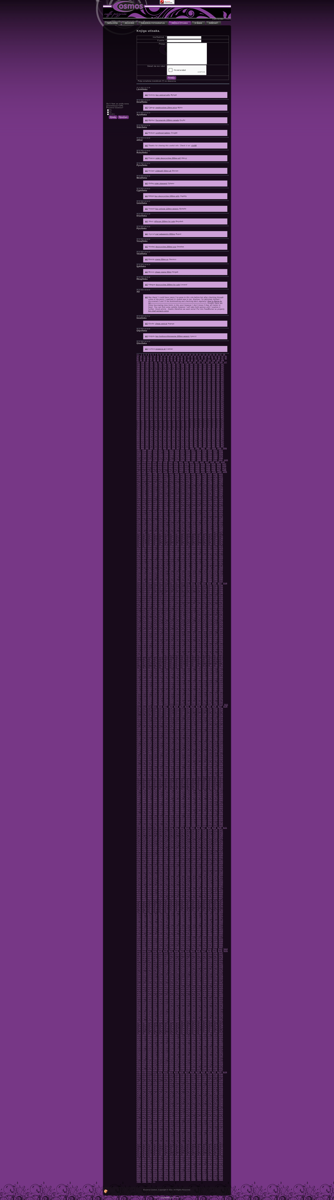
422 (200, 392)
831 (151, 433)
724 (209, 421)
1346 (204, 489)
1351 (144, 491)
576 (173, 407)
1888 (193, 556)
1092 (166, 460)
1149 (197, 466)
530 (147, 403)
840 (191, 433)
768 (138, 427)
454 (164, 396)
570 (147, 407)
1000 (192, 448)
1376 (193, 493)
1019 (204, 450)
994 (164, 448)
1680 (193, 531)
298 (182, 380)
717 (178, 421)
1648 (193, 527)
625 (213, 411)
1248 (193, 478)
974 (164, 446)
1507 (210, 509)
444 (209, 394)
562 (200, 405)
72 (192, 358)
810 (147, 431)
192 (155, 370)
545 (213, 403)
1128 (176, 464)
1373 (177, 493)
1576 (150, 519)
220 (191, 372)
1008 (144, 450)
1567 (188, 517)
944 (209, 443)
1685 (221, 531)
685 (213, 417)
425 (213, 392)
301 (195, 380)
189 (142, 370)
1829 (221, 548)
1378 (204, 493)
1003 (208, 448)
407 (222, 390)
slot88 (194, 146)
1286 (139, 484)
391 (151, 390)
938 (182, 443)
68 (178, 358)
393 (160, 390)
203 (204, 370)
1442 (204, 501)
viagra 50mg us (161, 259)
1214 (182, 474)
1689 (155, 533)
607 (222, 409)
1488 (193, 507)
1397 (221, 495)
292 (155, 380)
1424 (193, 499)
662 (200, 415)
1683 (210, 531)
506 (218, 400)
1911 (144, 560)
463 (204, 396)
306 (218, 380)
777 (178, 427)
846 (218, 433)
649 (142, 415)
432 (155, 394)
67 (175, 358)
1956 (215, 564)
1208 (150, 474)
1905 (199, 558)
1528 (150, 513)
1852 (171, 552)
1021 (215, 450)
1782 (139, 544)
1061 (171, 456)
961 (195, 445)
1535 (188, 513)
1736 (150, 538)
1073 (150, 458)
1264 (193, 480)
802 (200, 429)
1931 (166, 562)
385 (213, 388)
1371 (166, 493)
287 (222, 378)
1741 (177, 538)
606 (218, 409)
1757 (177, 540)
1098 (199, 460)
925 (213, 441)
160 (191, 366)
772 (155, 427)
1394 (204, 495)
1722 (161, 536)
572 (155, 407)
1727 (188, 536)
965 (213, 445)
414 (164, 392)
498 (182, 400)
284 (209, 378)
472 (155, 398)
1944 (150, 564)
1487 (188, 507)
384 (209, 388)
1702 (139, 534)
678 (182, 417)
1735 (144, 538)
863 (204, 435)
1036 (210, 452)
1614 (182, 523)
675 (169, 417)
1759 (188, 540)
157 (178, 366)
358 (182, 386)
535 (169, 403)
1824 (193, 548)
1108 (160, 462)
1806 (182, 546)
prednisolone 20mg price (166, 108)
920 (191, 441)
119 (190, 362)
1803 (166, 546)
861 (195, 435)
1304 (150, 486)
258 (182, 376)
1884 (171, 556)
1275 (166, 482)
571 (151, 407)
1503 (188, 509)
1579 (166, 519)
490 (147, 400)
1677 (177, 531)
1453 (177, 503)
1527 (144, 513)
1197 (181, 472)
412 (155, 392)
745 (213, 423)
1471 (188, 505)
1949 (177, 564)
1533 (177, 513)
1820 (171, 548)
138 (182, 364)
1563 (166, 517)
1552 (193, 515)
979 (187, 446)
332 (155, 384)
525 (213, 401)
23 (207, 355)
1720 (150, 536)
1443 (210, 501)
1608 (150, 523)
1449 (155, 503)
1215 (188, 474)
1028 (166, 452)
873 (160, 437)
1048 (188, 454)
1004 (214, 448)
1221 (221, 474)
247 (222, 374)
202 (200, 370)
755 (169, 425)
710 (147, 421)
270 (147, 378)
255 (169, 376)
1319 (144, 488)
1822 (182, 548)
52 (216, 356)
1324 (171, 488)
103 (209, 360)
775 (169, 427)
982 (200, 446)
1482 (161, 507)
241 (195, 374)
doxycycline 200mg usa (166, 247)
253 (160, 376)
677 (178, 417)
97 (185, 360)
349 (142, 386)
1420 (171, 499)
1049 (193, 454)
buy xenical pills (163, 95)
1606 (139, 523)
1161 (171, 468)
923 (204, 441)
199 (187, 370)
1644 (171, 527)
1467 (166, 505)
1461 (221, 503)
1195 (171, 472)
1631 (188, 525)
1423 (188, 499)
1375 (188, 493)
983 (204, 446)
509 (142, 401)
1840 (193, 550)
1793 (199, 544)
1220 (215, 474)
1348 (215, 489)
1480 (150, 507)
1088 (144, 460)
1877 (221, 554)
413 (160, 392)
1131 (192, 464)
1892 (215, 556)
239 (187, 374)
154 (164, 366)
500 (191, 400)
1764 (215, 540)
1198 (187, 472)
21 (200, 355)
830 (147, 433)
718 (182, 421)
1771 (166, 542)
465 (213, 396)
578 (182, 407)
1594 (161, 521)
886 (218, 437)
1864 (150, 554)
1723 (166, 536)
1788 (171, 544)
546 (218, 403)
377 (178, 388)
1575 (144, 519)
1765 (221, 540)
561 (195, 405)
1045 (171, 454)
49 (205, 356)
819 (186, 431)
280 (191, 378)
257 (178, 376)
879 (187, 437)
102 (204, 360)
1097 (193, 460)
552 (155, 405)
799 (187, 429)
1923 (210, 560)
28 (224, 355)
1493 (221, 507)
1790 (182, 544)
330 (147, 384)
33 (151, 356)
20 (197, 355)
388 (138, 390)
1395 (210, 495)
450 (147, 396)
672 (155, 417)
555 (169, 405)
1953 (199, 564)
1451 (166, 503)
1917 (177, 560)
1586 (204, 519)
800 (191, 429)
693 (160, 419)
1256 (150, 480)
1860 (215, 552)
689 (142, 419)
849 (142, 435)
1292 (171, 484)
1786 (161, 544)
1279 (188, 482)
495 (169, 400)
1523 (210, 511)
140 (191, 364)
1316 (215, 486)
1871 (188, 554)
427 (222, 392)
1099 (204, 460)
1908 (215, 558)
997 (178, 448)
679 (187, 417)
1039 (139, 454)
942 (200, 443)
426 (217, 392)
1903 (188, 558)
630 (147, 413)
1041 (150, 454)
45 (192, 356)
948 (138, 445)
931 (151, 443)
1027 (161, 452)
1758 (182, 540)
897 (178, 439)
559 (187, 405)
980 (191, 446)
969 (142, 446)
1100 (210, 460)
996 (173, 448)
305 (213, 380)
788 (138, 429)
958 (182, 445)
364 (209, 386)
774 (164, 427)
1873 (199, 554)
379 (187, 388)
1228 (171, 476)
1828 (215, 548)
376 (173, 388)
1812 (215, 546)
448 (138, 396)
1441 (199, 501)
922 (200, 441)
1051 (204, 454)
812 (155, 431)
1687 (144, 533)
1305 (155, 486)
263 (204, 376)
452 (155, 396)
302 (200, 380)
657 (178, 415)
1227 (166, 476)
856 (173, 435)
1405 (177, 497)
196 (173, 370)
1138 (139, 466)
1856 (193, 552)
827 (222, 431)
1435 (166, 501)
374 (164, 388)
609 (142, 411)
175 (169, 368)
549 (142, 405)
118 (185, 362)
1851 (166, 552)
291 (151, 380)
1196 (176, 472)
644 (209, 413)
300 (191, 380)
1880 (150, 556)
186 (218, 368)
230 (147, 374)
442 (200, 394)
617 (178, 411)
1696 (193, 533)
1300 (215, 484)
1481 (155, 507)
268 (138, 378)
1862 (139, 554)
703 (204, 419)
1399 (144, 497)
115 (172, 362)
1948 (171, 564)
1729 (199, 536)
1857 (199, 552)
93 (172, 360)
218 (182, 372)
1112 (181, 462)
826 (217, 431)
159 (187, 366)
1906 (204, 558)
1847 (144, 552)
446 (218, 394)
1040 (144, 454)
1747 (210, 538)
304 (209, 380)
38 (168, 356)
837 (178, 433)
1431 (144, 501)
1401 (155, 497)
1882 (161, 556)
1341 (177, 489)
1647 (188, 527)
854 (164, 435)
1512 (149, 511)
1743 (188, 538)
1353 (155, 491)
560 (191, 405)
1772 (171, 542)
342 (200, 384)
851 (151, 435)
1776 (193, 542)
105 (218, 360)
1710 (182, 534)
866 (218, 435)
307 (222, 380)
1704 (150, 534)
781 (195, 427)
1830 (139, 550)
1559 (144, 517)
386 (218, 388)
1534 (182, 513)
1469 (177, 505)
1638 (139, 527)
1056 (144, 456)
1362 (204, 491)
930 (147, 443)
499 (187, 400)
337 (178, 384)
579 (187, 407)
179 (187, 368)
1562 (161, 517)
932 (155, 443)
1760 (193, 540)
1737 (155, 538)
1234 (204, 476)
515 (169, 401)
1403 (166, 497)
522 (200, 401)
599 (187, 409)
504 (209, 400)
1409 (199, 497)
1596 (171, 521)
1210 (161, 474)
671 (151, 417)
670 (147, 417)
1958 (139, 566)
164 (209, 366)
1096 (188, 460)
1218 (204, 474)
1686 (139, 533)
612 (155, 411)
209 (142, 372)
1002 (203, 448)
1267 (210, 480)
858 (182, 435)
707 (222, 419)
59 (148, 358)
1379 (210, 493)
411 (151, 392)
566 (218, 405)
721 (195, 421)
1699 (210, 533)
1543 (144, 515)
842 (200, 433)
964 (209, 445)
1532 (171, 513)
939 (187, 443)
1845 (221, 550)
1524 (215, 511)
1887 (188, 556)
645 (213, 413)
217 (178, 372)
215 (169, 372)
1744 (193, 538)
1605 (221, 521)
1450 (161, 503)
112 (159, 362)
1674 (161, 531)
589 (142, 409)
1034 (199, 452)
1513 (155, 511)
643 (204, 413)
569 (142, 407)
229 (142, 374)
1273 (155, 482)
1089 (150, 460)
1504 (193, 509)
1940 (215, 562)
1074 (155, 458)
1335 (144, 489)
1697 (199, 533)
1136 (219, 464)
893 (160, 439)
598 (182, 409)
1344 (193, 489)
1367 (144, 493)
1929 (155, 562)
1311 (188, 486)
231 (151, 374)
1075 (161, 458)
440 (191, 394)
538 (182, 403)
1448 (150, 503)
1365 (221, 491)
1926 (139, 562)
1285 (221, 482)
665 (213, 415)
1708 (171, 534)
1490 (204, 507)
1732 (215, 536)
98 (188, 360)
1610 (161, 523)
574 (164, 407)
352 (155, 386)
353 (160, 386)
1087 (139, 460)
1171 (224, 468)
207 (222, 370)
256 (173, 376)
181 (195, 368)
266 (218, 376)
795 (169, 429)
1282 (204, 482)
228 (138, 374)
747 (222, 423)
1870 (182, 554)
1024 (144, 452)
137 (178, 364)
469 (142, 398)
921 (195, 441)
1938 (204, 562)
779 (187, 427)
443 (204, 394)
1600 (193, 521)
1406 (182, 497)
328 (138, 384)
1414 (139, 499)
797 (178, 429)
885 (213, 437)
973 (160, 446)
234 (164, 374)
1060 (166, 456)
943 (204, 443)
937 (178, 443)
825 (213, 431)
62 (158, 358)
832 (155, 433)
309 (142, 382)
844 (209, 433)
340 (191, 384)
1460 (215, 503)
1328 (193, 488)
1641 (155, 527)
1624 (150, 525)
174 (164, 368)
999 (187, 448)
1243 (166, 478)
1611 (166, 523)
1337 (155, 489)
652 (155, 415)
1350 (139, 491)
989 (142, 448)
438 (182, 394)
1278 (182, 482)
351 (151, 386)
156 (173, 366)
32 (148, 356)
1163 (181, 468)
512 (155, 401)
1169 (213, 468)
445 (213, 394)
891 (151, 439)
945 (213, 443)
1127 (171, 464)
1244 (171, 478)
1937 (199, 562)
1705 (155, 534)
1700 (215, 533)
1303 (144, 486)
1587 (210, 519)
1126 (165, 464)
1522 (204, 511)
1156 (144, 468)
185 (213, 368)
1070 (221, 456)
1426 (204, 499)
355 (169, 386)
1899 (166, 558)
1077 (171, 458)
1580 (171, 519)
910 (147, 441)
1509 (221, 509)
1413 (221, 497)
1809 (199, 546)
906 (218, 439)
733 (160, 423)
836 (173, 433)
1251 (210, 478)
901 (195, 439)
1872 (193, 554)
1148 (192, 466)
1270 (139, 482)
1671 (144, 531)
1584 (193, 519)
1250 (204, 478)
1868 (171, 554)
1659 (166, 529)
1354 (161, 491)
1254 (139, 480)
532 (155, 403)
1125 (160, 464)
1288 (150, 484)
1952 (193, 564)
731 (151, 423)
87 (151, 360)
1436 (171, 501)
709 (142, 421)
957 (178, 445)
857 (178, 435)
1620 (215, 523)
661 (195, 415)
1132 (197, 464)
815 (169, 431)
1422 (182, 499)
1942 (139, 564)
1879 (144, 556)
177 (178, 368)
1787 (166, 544)
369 (142, 388)
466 (218, 396)
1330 (204, 488)
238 (182, 374)
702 (200, 419)
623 (204, 411)
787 (222, 427)
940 (191, 443)
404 (209, 390)
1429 (221, 499)
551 (151, 405)
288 (138, 380)
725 (213, 421)
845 (213, 433)
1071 (139, 458)
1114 (191, 462)
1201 (203, 472)
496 (173, 400)
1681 (199, 531)
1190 (144, 472)
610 (147, 411)
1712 (193, 534)
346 (218, 384)
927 (222, 441)
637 (178, 413)
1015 (182, 450)
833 (160, 433)
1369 (155, 493)
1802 (161, 546)
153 (160, 366)
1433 (155, 501)
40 (175, 356)
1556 (215, 515)
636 (173, 413)
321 (195, 382)
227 (222, 372)
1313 (199, 486)
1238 (139, 478)
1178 (171, 470)
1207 (144, 474)
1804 (171, 546)
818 (182, 431)
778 (182, 427)
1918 (182, 560)
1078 (177, 458)
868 (138, 437)
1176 (160, 470)
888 (138, 439)
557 (178, 405)
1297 (199, 484)
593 (160, 409)
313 (160, 382)
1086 (221, 458)
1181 (187, 470)
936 (173, 443)
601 (195, 409)
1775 (188, 542)
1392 (193, 495)
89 (158, 360)
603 (204, 409)
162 (200, 366)
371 (151, 388)
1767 (144, 542)
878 (182, 437)
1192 (155, 472)
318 (182, 382)
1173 (144, 470)
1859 (210, 552)
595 (169, 409)
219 (186, 372)
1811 (210, 546)
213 (160, 372)
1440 (193, 501)
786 (218, 427)
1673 (155, 531)
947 (222, 443)
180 (191, 368)
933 (160, 443)
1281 (199, 482)
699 (187, 419)
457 (178, 396)
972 (155, 446)
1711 (188, 534)
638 (182, 413)
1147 (187, 466)
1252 (215, 478)
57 (141, 358)
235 (169, 374)
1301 (221, 484)
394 (164, 390)
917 (178, 441)
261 (195, 376)
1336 (150, 489)
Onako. (112, 114)
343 (204, 384)
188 (138, 370)
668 (138, 417)
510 (147, 401)
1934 (182, 562)
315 (169, 382)
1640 (150, 527)
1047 (182, 454)
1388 (171, 495)
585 (213, 407)
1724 (171, 536)
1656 (150, 529)
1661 (177, 529)
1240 (150, 478)
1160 (165, 468)
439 (187, 394)
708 (138, 421)
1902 (182, 558)
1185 (208, 470)
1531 (166, 513)
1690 (161, 533)
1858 (204, 552)
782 (200, 427)
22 (204, 355)
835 (169, 433)
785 (213, 427)
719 (186, 421)
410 (147, 392)
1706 (161, 534)
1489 (199, 507)
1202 (208, 472)
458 (182, 396)
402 (200, 390)
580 (191, 407)
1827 (210, 548)
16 (183, 355)
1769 (155, 542)
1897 (155, 558)
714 (164, 421)
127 (225, 362)
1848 (150, 552)
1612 (171, 523)
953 (160, 445)
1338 (161, 489)
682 (200, 417)
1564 (171, 517)
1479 (144, 507)
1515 (166, 511)
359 (187, 386)
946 (218, 443)
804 (209, 429)
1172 (139, 470)
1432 (150, 501)
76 (205, 358)
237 (178, 374)
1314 (204, 486)
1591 (144, 521)
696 (173, 419)
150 (147, 366)
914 (164, 441)
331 (151, 384)
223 (204, 372)
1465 (155, 505)
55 (226, 356)
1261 (177, 480)
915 (169, 441)
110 (151, 362)
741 (195, 423)
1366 (139, 493)
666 (218, 415)
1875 (210, 554)
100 (195, 360)
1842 (204, 550)
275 (169, 378)
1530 (161, 513)
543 (204, 403)
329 (142, 384)
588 (138, 409)
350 (147, 386)
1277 (177, 482)
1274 (161, 482)
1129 (181, 464)
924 (209, 441)
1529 (155, 513)
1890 (204, 556)
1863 (144, 554)
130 (147, 364)
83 (138, 360)
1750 (139, 540)
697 (178, 419)
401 (195, 390)
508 (138, 401)
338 (182, 384)
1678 (182, 531)
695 (169, 419)
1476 (215, 505)
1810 (204, 546)
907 (222, 439)
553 (160, 405)
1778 (204, 542)
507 (222, 400)
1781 (221, 542)
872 (155, 437)
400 (191, 390)
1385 (155, 495)
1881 (155, 556)
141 (195, 364)
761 (195, 425)
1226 (161, 476)
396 (173, 390)
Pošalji (171, 78)
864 (209, 435)
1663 (188, 529)
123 (207, 362)
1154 (224, 466)
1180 (181, 470)
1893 (221, 556)
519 (186, 401)
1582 (182, 519)
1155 (139, 468)
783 (204, 427)
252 (155, 376)
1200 (197, 472)
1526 (139, 513)
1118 (212, 462)
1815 (144, 548)
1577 (155, 519)
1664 (193, 529)
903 (204, 439)
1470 (182, 505)
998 (182, 448)
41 (178, 356)
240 (191, 374)
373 (160, 388)
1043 (161, 454)
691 (151, 419)
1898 (161, 558)
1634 (204, 525)
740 (191, 423)
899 (187, 439)
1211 (166, 474)
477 (178, 398)
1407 (188, 497)
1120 (223, 462)
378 (182, 388)
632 (155, 413)
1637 (221, 525)
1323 (166, 488)
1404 (171, 497)
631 (151, 413)
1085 (215, 458)
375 (169, 388)
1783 (144, 544)
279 (187, 378)
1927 (144, 562)
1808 (193, 546)
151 (151, 366)
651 (151, 415)
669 (142, 417)
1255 (144, 480)
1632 (193, 525)
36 (161, 356)
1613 (177, 523)
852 (155, 435)
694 (164, 419)
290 (147, 380)
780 (191, 427)
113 (164, 362)
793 (160, 429)
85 (144, 360)
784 (209, 427)
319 (186, 382)
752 (155, 425)
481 (195, 398)
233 (160, 374)
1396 (215, 495)
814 (164, 431)
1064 (188, 456)
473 (160, 398)
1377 (199, 493)
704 (209, 419)
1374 (182, 493)
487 (222, 398)
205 (213, 370)
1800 (150, 546)
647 (222, 413)
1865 (155, 554)
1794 (204, 544)
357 (178, 386)
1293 (177, 484)
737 (178, 423)
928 (138, 443)
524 (209, 401)
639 (187, 413)
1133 (203, 464)
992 (155, 448)
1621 (221, 523)
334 (164, 384)
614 (164, 411)
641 (195, 413)
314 (164, 382)
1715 (210, 534)
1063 (182, 456)
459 (187, 396)
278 (182, 378)
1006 (225, 448)
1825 (199, 548)
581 (195, 407)
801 (195, 429)
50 (209, 356)
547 (222, 403)
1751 (144, 540)
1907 (210, 558)
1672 (150, 531)
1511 (144, 511)
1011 (161, 450)
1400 (150, 497)
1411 (210, 497)
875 (169, 437)
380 (191, 388)
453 (160, 396)
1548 (171, 515)
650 (147, 415)
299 (187, 380)
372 (155, 388)
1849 (155, 552)
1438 (182, 501)
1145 (176, 466)
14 (176, 355)
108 (142, 362)
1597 (177, 521)
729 (142, 423)
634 (164, 413)
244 (209, 374)
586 (218, 407)
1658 (161, 529)
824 (209, 431)
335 (169, 384)
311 (151, 382)
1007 (139, 450)
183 (204, 368)
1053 (215, 454)
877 (178, 437)
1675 (166, 531)
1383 (144, 495)
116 (177, 362)
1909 (221, 558)
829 (142, 433)
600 (191, 409)
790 (147, 429)
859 (187, 435)
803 (204, 429)
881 (195, 437)
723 (204, 421)
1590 (139, 521)
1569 (199, 517)
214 (164, 372)
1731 (210, 536)
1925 (221, 560)
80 (219, 358)
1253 (221, 478)
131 (151, 364)
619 (186, 411)
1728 (193, 536)
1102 (221, 460)
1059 (161, 456)
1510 (139, 511)
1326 (182, 488)
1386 (161, 495)
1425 (199, 499)
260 (191, 376)
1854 (182, 552)
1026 (155, 452)
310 (147, 382)
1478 (139, 507)
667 (222, 415)
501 (195, 400)
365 (213, 386)
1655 (144, 529)
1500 (171, 509)
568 (138, 407)
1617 (199, 523)
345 (213, 384)
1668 (215, 529)
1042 (155, 454)
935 (169, 443)
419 (186, 392)
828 (138, 433)
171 (151, 368)
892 (155, 439)
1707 (166, 534)
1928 (150, 562)
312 (155, 382)
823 (204, 431)
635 (169, 413)
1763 (210, 540)
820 (191, 431)
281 (195, 378)
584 (209, 407)
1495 (144, 509)
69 (182, 358)
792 (155, 429)
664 (209, 415)
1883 (166, 556)
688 (138, 419)
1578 (161, 519)
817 (178, 431)
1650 (204, 527)
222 (200, 372)
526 (217, 401)
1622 (139, 525)
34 (155, 356)
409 (142, 392)
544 (209, 403)
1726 (182, 536)
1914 (160, 560)
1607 (144, 523)
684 (209, 417)
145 (213, 364)
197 (178, 370)
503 (204, 400)
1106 (149, 462)
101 (200, 360)
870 (147, 437)
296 (173, 380)
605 (213, 409)
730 (147, 423)
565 (213, 405)
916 (173, 441)
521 (195, 401)
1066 (199, 456)
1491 (210, 507)
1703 (144, 534)
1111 (176, 462)
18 (190, 355)
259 (187, 376)
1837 (177, 550)
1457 (199, 503)
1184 (203, 470)
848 (138, 435)
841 (195, 433)
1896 (150, 558)
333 (160, 384)
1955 (210, 564)
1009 (150, 450)
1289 (155, 484)
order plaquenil (160, 183)
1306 (161, 486)
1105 (144, 462)
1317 (221, 486)
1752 (150, 540)
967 (222, 445)
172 (155, 368)
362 (200, 386)
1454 (182, 503)
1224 (150, 476)
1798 (139, 546)
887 (222, 437)
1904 (193, 558)
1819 (166, 548)
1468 (171, 505)
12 (170, 355)
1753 (155, 540)
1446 (139, 503)
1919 (188, 560)
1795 (210, 544)
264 (209, 376)
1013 (171, 450)
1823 (188, 548)
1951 (188, 564)
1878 (139, 556)
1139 (144, 466)
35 (158, 356)
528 (138, 403)
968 (138, 446)
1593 (155, 521)
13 (173, 355)
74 (199, 358)
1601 (199, 521)
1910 (139, 560)
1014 (177, 450)
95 (178, 360)
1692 (171, 533)
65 (168, 358)
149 (142, 366)
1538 (204, 513)
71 (188, 358)
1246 (182, 478)
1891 (210, 556)
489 (142, 400)
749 (142, 425)
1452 (171, 503)
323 (204, 382)
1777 (199, 542)
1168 (208, 468)
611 (151, 411)
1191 (149, 472)
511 (151, 401)
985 (213, 446)
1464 (150, 505)
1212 (171, 474)
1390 (182, 495)
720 (191, 421)
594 (164, 409)
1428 (215, 499)
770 (147, 427)
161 (195, 366)
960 (191, 445)
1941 (221, 562)
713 (160, 421)
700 (191, 419)
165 (213, 366)
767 (222, 425)
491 (151, 400)
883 (204, 437)
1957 (221, 564)
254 (164, 376)
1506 (204, 509)
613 (160, 411)
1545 (155, 515)
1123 (149, 464)
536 (173, 403)
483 (204, 398)
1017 (193, 450)
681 (195, 417)
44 (188, 356)
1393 (199, 495)
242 (200, 374)
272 (155, 378)
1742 (182, 538)
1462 (139, 505)
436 (173, 394)
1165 (192, 468)
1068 (210, 456)
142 (200, 364)
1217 (199, 474)
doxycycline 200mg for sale (168, 285)
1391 (188, 495)
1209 (155, 474)
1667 (210, 529)
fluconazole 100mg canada (167, 120)
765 (213, 425)
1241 (155, 478)
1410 (204, 497)
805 (213, 429)
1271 (144, 482)
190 (147, 370)
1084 (210, 458)
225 (213, 372)
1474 (204, 505)
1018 (199, 450)
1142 (160, 466)
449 (142, 396)
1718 (139, 536)
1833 (155, 550)
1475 (210, 505)
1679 (188, 531)
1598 (182, 521)
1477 (221, 505)
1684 (215, 531)
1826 (204, 548)
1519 (188, 511)
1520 (193, 511)
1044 (166, 454)
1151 (208, 466)
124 (212, 362)
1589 (221, 519)
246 (218, 374)
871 (151, 437)
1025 (150, 452)
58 (144, 358)
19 (193, 355)
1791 (188, 544)
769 (142, 427)
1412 (215, 497)
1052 (210, 454)
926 (217, 441)
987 (222, 446)
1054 (221, 454)
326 (217, 382)
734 (164, 423)
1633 (199, 525)
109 (147, 362)
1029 (171, 452)
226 (217, 372)
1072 (144, 458)
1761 (199, 540)
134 (164, 364)
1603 (210, 521)
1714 (204, 534)
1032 (188, 452)
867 (222, 435)
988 (138, 448)
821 (195, 431)
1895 (144, 558)
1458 (204, 503)
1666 (204, 529)
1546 (161, 515)
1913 (155, 560)
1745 (199, 538)
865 (213, 435)
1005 (219, 448)
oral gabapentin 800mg (165, 234)
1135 (213, 464)
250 (147, 376)
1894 (139, 558)
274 (164, 378)
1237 (221, 476)
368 (138, 388)
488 (138, 400)
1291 (166, 484)
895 (169, 439)
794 (164, 429)
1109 (165, 462)
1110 (171, 462)
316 (173, 382)
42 (182, 356)
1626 (161, 525)
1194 (165, 472)
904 (209, 439)
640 (191, 413)
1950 (182, 564)
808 (138, 431)
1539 (210, 513)
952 (155, 445)
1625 (155, 525)
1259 (166, 480)
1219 (210, 474)
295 (169, 380)
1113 (186, 462)
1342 (182, 489)
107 (138, 362)
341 (195, 384)
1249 (199, 478)
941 (195, 443)
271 (151, 378)
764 (209, 425)
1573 (221, 517)
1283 (210, 482)
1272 (150, 482)
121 (198, 362)
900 (191, 439)
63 (161, 358)
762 (200, 425)
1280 (193, 482)
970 (147, 446)
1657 (155, 529)
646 (218, 413)
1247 (188, 478)
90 (161, 360)
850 (147, 435)
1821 (177, 548)
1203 (214, 472)
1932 (171, 562)
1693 (177, 533)
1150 (203, 466)
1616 (193, 523)
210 (147, 372)
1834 (161, 550)
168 (138, 368)
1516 (171, 511)
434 (164, 394)
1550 (182, 515)
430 (147, 394)
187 (222, 368)
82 (226, 358)
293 (160, 380)
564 (209, 405)
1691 (166, 533)
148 (138, 366)
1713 (199, 534)
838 (182, 433)
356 (173, 386)
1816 (150, 548)
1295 (188, 484)
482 (200, 398)
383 (204, 388)
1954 (204, 564)
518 (182, 401)
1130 (187, 464)
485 (213, 398)
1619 (210, 523)
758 (182, 425)
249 (142, 376)
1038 (221, 452)
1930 (161, 562)
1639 (144, 527)
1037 (215, 452)
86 (148, 360)
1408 (193, 497)
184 (209, 368)
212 (155, 372)
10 (163, 355)
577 (178, 407)
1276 (171, 482)
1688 (150, 533)
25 (214, 355)
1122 (144, 464)
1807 (188, 546)
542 (200, 403)
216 (173, 372)
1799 (144, 546)
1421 (177, 499)
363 (204, 386)
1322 (161, 488)
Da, (110, 110)
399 (187, 390)
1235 (210, 476)
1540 (215, 513)
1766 (139, 542)
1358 (182, 491)
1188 (224, 470)
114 (168, 362)
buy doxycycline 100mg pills (167, 196)
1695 (188, 533)
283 (204, 378)
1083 (204, 458)
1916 (171, 560)
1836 (171, 550)
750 (147, 425)
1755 (166, 540)
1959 (144, 566)
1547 (166, 515)
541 (195, 403)
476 (173, 398)
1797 (221, 544)
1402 (161, 497)
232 (155, 374)
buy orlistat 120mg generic (167, 209)
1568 (193, 517)
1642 (161, 527)
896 (173, 439)
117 (181, 362)
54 (222, 356)
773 (160, 427)
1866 (161, 554)
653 (160, 415)
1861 (221, 552)
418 (182, 392)
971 (151, 446)
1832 (150, 550)
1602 (204, 521)
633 (160, 413)
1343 (188, 489)
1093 (171, 460)
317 (178, 382)
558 (182, 405)
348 (138, 386)
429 (142, 394)
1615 (188, 523)
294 (164, 380)
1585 (199, 519)
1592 (150, 521)
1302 (139, 486)
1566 (182, 517)
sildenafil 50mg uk (163, 171)
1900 (171, 558)
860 (191, 435)
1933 (177, 562)
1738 (161, 538)
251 (151, 376)
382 (200, 388)
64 (165, 358)
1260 (171, 480)
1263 (188, 480)
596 (173, 409)
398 (182, 390)
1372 (171, 493)
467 (222, 396)
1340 (171, 489)
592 (155, 409)
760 (191, 425)
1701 (221, 533)
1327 (188, 488)
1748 (215, 538)
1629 (177, 525)
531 (151, 403)
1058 (155, 456)
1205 (225, 472)
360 (191, 386)
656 (173, 415)
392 (155, 390)
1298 (204, 484)
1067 (204, 456)
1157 (149, 468)
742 (200, 423)
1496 (150, 509)
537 (178, 403)
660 (191, 415)
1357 (177, 491)
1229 (177, 476)
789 (142, 429)
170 (147, 368)
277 (178, 378)
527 (222, 401)
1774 (182, 542)
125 (216, 362)
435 (169, 394)
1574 (139, 519)
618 (182, 411)
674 (164, 417)
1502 (182, 509)
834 (164, 433)
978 (182, 446)
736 (173, 423)
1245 (177, 478)
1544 (150, 515)
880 (191, 437)
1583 (188, 519)
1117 (207, 462)
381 (195, 388)
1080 (188, 458)
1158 (155, 468)
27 (221, 355)
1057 (150, 456)
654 (164, 415)
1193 (160, 472)
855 (169, 435)
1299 (210, 484)
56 (138, 358)
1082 (199, 458)
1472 (193, 505)
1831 (144, 550)
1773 (177, 542)
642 (200, 413)
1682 (204, 531)
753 (160, 425)
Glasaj (113, 117)
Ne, (110, 112)
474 (164, 398)
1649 (199, 527)
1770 (161, 542)
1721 (155, 536)
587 (222, 407)
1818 (161, 548)
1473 (199, 505)
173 (160, 368)
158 (182, 366)
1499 (166, 509)
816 (173, 431)
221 (195, 372)
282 (200, 378)
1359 (188, 491)
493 (160, 400)
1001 (197, 448)
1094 (177, 460)
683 (204, 417)
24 (210, 355)
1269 (221, 480)
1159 (160, 468)
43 (185, 356)
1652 (215, 527)
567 (222, 405)
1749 (221, 538)
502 (200, 400)
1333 (221, 488)
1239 (144, 478)
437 (178, 394)
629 (142, 413)
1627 (166, 525)
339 (187, 384)
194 (164, 370)
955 (169, 445)
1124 (155, 464)
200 (191, 370)
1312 (193, 486)
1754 (161, 540)
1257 (155, 480)
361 (195, 386)
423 (204, 392)
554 (164, 405)
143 (204, 364)
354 (164, 386)
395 (169, 390)
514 (164, 401)
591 (151, 409)
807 (222, 429)
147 (222, 364)
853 (160, 435)
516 (173, 401)
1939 (210, 562)
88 (155, 360)
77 (209, 358)
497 (178, 400)
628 (138, 413)
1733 (221, 536)
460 (191, 396)
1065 (193, 456)
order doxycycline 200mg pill (168, 158)
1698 (204, 533)
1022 (221, 450)
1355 (166, 491)
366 (218, 386)
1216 (193, 474)
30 (141, 356)
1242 (161, 478)
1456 (193, 503)
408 (138, 392)
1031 (182, 452)
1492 (215, 507)
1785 (155, 544)
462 (200, 396)
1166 (197, 468)
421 (195, 392)
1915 (166, 560)
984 (209, 446)
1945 (155, 564)
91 (165, 360)
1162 (176, 468)
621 (195, 411)
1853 (177, 552)
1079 (182, 458)
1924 (215, 560)
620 (191, 411)
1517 (177, 511)
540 (191, 403)
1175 (155, 470)
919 (186, 441)
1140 (149, 466)
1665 (199, 529)
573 (160, 407)
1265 (199, 480)
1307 (166, 486)
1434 (161, 501)
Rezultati (123, 117)
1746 (204, 538)
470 (147, 398)
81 (222, 358)
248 (138, 376)
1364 (215, 491)
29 (138, 356)
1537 (199, 513)
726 (217, 421)
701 (195, 419)
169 (142, 368)
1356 (171, 491)
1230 (182, 476)
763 (204, 425)
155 (169, 366)
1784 (150, 544)
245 (213, 374)
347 (222, 384)
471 (151, 398)
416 (173, 392)
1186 (213, 470)
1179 (176, 470)
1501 (177, 509)
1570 (204, 517)
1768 (150, 542)
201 (195, 370)
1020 (210, 450)
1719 (144, 536)
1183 (197, 470)
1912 (149, 560)
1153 (219, 466)
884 (209, 437)
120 (194, 362)
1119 (217, 462)
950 (147, 445)
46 (195, 356)
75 (202, 358)
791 (151, 429)
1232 (193, 476)
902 (200, 439)
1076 (166, 458)
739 (187, 423)
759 (187, 425)
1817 (155, 548)
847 (222, 433)
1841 (199, 550)
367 (222, 386)
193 (160, 370)
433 (160, 394)
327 (222, 382)
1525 (221, 511)
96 (182, 360)
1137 (224, 464)
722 (200, 421)
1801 (155, 546)
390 (147, 390)
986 (218, 446)
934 (164, 443)
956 (173, 445)
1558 (139, 517)
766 (218, 425)
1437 (177, 501)
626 (217, 411)
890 (147, 439)
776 (173, 427)
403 (204, 390)
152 (155, 366)
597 (178, 409)
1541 (221, 513)
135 (169, 364)
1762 (204, 540)
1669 (221, 529)
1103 (226, 460)
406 (218, 390)
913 (160, 441)
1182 (192, 470)
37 (165, 356)
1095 (182, 460)
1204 (219, 472)
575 (169, 407)
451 (151, 396)
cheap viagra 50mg (163, 272)
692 (155, 419)
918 (182, 441)
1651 (210, 527)
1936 (193, 562)
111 (155, 362)
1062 (177, 456)
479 (187, 398)
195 (169, 370)
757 (178, 425)
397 (178, 390)
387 (222, 388)
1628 (171, 525)
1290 (161, 484)
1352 (150, 491)
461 (195, 396)
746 (218, 423)
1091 (161, 460)
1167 (203, 468)
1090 (155, 460)
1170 (219, 468)
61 (155, 358)
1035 (204, 452)
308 (138, 382)
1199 (192, 472)
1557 (221, 515)
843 (204, 433)
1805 (177, 546)
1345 (199, 489)
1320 (150, 488)
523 (204, 401)
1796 (215, 544)
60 (151, 358)
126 (221, 362)
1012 (166, 450)
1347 (210, 489)
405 (213, 390)
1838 (182, 550)
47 (199, 356)
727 (222, 421)
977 (178, 446)
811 (151, 431)
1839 (188, 550)
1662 (182, 529)
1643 (166, 527)
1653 (221, 527)
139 (187, 364)
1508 (215, 509)
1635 (210, 525)
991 (151, 448)
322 (200, 382)
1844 (215, 550)
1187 (219, 470)
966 (218, 445)
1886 (182, 556)
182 (200, 368)
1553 (199, 515)
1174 (149, 470)
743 (204, 423)
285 (213, 378)
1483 (166, 507)
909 (142, 441)
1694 (182, 533)
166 (218, 366)
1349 (221, 489)
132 (155, 364)
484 (209, 398)
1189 (139, 472)
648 (138, 415)
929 (142, 443)
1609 (155, 523)
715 (169, 421)
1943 (144, 564)
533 (160, 403)
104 (213, 360)
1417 (155, 499)
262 (200, 376)
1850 (161, 552)
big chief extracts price (158, 311)
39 (172, 356)
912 (155, 441)
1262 (182, 480)
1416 (150, 499)
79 (216, 358)
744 (209, 423)
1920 (193, 560)
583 (204, 407)
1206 (139, 474)
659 (187, 415)
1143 (165, 466)
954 (164, 445)
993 (160, 448)
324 (209, 382)
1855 (188, 552)
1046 (177, 454)
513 (160, 401)
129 (142, 364)
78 (212, 358)
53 (219, 356)
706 (218, 419)
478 (182, 398)
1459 (210, 503)
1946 (161, 564)
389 (142, 390)
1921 (199, 560)
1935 (188, 562)
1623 (144, 525)
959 (187, 445)
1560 (150, 517)
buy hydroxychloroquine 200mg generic (173, 336)
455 (169, 396)
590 (147, 409)
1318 (139, 488)
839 (187, 433)
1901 (177, 558)
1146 (181, 466)
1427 (210, 499)
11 (166, 355)
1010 (155, 450)
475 (169, 398)
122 (203, 362)
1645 (177, 527)
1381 (221, 493)
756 (173, 425)
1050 (199, 454)
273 (160, 378)
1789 (177, 544)
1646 (182, 527)
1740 (171, 538)
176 (173, 368)
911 (151, 441)
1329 (199, 488)
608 (138, 411)
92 (168, 360)
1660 (171, 529)
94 (175, 360)
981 (195, 446)
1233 (199, 476)
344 (209, 384)
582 (200, 407)
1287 (144, 484)
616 (173, 411)
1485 (177, 507)
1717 (221, 534)
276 (173, 378)
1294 (182, 484)
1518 (182, 511)
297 (178, 380)
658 (182, 415)
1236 (215, 476)
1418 (161, 499)
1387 (166, 495)
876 (173, 437)
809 (142, 431)
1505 (199, 509)
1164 (187, 468)
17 (187, 355)
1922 (204, 560)
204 (209, 370)
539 (187, 403)
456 (173, 396)
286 (218, 378)
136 (173, 364)
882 (200, 437)
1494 (139, 509)
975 (169, 446)
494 (164, 400)
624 (209, 411)
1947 (166, 564)
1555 (210, 515)
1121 (139, 464)
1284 (215, 482)
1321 (155, 488)
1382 (139, 495)
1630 (182, 525)
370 (147, 388)
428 (138, 394)
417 (178, 392)
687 (222, 417)
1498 (161, 509)
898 (182, 439)
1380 (215, 493)
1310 (182, 486)
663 (204, 415)
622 (200, 411)
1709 (177, 534)
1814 (139, 548)
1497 (155, 509)
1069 (215, 456)
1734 (139, 538)
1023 (139, 452)
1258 (161, 480)
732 (155, 423)
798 (182, 429)
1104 (139, 462)
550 (147, 405)
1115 (197, 462)
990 (147, 448)
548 (138, 405)
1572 (215, 517)
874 (164, 437)
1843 (210, 550)
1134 (208, 464)
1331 (210, 488)
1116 (202, 462)
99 (192, 360)
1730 (204, 536)
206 (218, 370)
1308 (171, 486)
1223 (144, 476)
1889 (199, 556)
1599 (188, 521)
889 (142, 439)
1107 (155, 462)
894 (164, 439)
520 (191, 401)
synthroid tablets (163, 133)
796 (173, 429)
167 (222, 366)
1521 (199, 511)
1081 (193, 458)
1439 (188, 501)
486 (218, 398)
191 (151, 370)
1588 (215, 519)
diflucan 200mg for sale (164, 221)
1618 (204, 523)
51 (212, 356)
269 (142, 378)
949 (142, 445)
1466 (161, 505)
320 (191, 382)
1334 (139, 489)
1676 (171, 531)
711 (151, 421)
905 (213, 439)
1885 (177, 556)
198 (182, 370)
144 (209, 364)
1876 (215, 554)
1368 (150, 493)
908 (138, 441)
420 (191, 392)
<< (138, 355)
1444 (215, 501)
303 (204, 380)
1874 (204, 554)
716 (173, 421)
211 (151, 372)
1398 (139, 497)
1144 (171, 466)
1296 (193, 484)
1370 (161, 493)
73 (195, 358)
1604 (215, 521)
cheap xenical (161, 324)
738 (182, 423)
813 (160, 431)
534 (164, 403)
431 (151, 394)
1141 (155, 466)
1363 (210, 491)
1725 (177, 536)
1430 (139, 501)
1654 (139, 529)
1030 (177, 452)
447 (222, 394)
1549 (177, 515)
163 (204, 366)
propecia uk (161, 349)
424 (209, 392)
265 (213, 376)
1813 (221, 546)
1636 (215, 525)
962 (200, 445)
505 (213, 400)
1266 (204, 480)
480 (191, 398)
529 (142, 403)
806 (218, 429)
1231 (188, 476)
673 (160, 417)
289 (142, 380)
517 (178, 401)
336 (173, 384)
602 (200, 409)
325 (213, 382)
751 (151, 425)
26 (217, 355)
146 (218, 364)
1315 (210, 486)
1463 (144, 505)
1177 (165, 470)
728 (138, 423)
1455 (188, 503)
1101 (215, 460)
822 (200, 431)
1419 (166, 499)
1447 (144, 503)
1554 (204, 515)
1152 (213, 466)
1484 (171, 507)
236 (173, 374)
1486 (182, 507)
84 (141, 360)
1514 (160, 511)
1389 (177, 495)
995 (169, 448)
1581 (177, 519)
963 (204, 445)
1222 (139, 476)
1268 (215, 480)
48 (202, 356)
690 (147, 419)
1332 (215, 488)
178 (182, 368)
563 (204, 405)
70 (185, 358)
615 (169, 411)
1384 (150, 495)
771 (151, 427)
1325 (177, 488)
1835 (166, 550)
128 (138, 364)
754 (164, 425)
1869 (177, 554)
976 (173, 446)
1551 (188, 515)
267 (222, 376)
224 (209, 372)
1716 (215, 534)
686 (218, 417)
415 (169, 392)
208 (138, 372)
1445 (221, 501)
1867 (166, 554)
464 (209, 396)
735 (169, 423)
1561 (155, 517)
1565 (177, 517)
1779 (210, 542)
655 (169, 415)
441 (195, 394)
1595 (166, 521)
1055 (139, 456)
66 (172, 358)
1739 (166, 538)
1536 (193, 513)
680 (191, 417)
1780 (215, 542)
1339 (166, 489)
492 (155, 400)
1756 (171, 540)
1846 (139, 552)
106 (222, 360)
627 (222, 411)
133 (160, 364)
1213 (177, 474)
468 (138, 398)
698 (182, 419)
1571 (210, 517)
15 (180, 355)
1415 (144, 499)
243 (204, 374)
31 (144, 356)
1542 (139, 515)
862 (200, 435)
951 (151, 445)
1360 (193, 491)
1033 (193, 452)
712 (155, 421)
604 (209, 409)
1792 (193, 544)
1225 (155, 476)
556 (173, 405)
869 (142, 437)
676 (173, 417)
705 (213, 419)
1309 (177, 486)
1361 (199, 491)
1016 (188, 450)
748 (138, 425)
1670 (139, 531)
